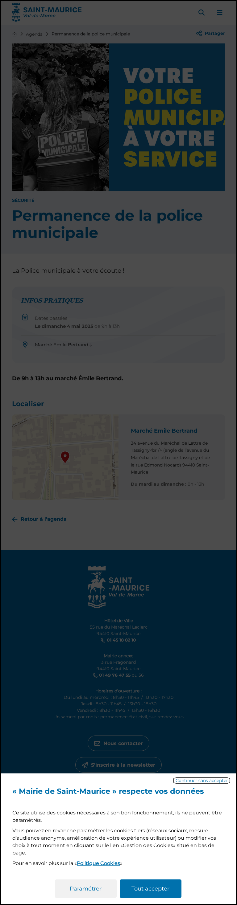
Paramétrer (86, 888)
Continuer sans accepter (202, 780)
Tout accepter (150, 888)
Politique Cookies (98, 863)
